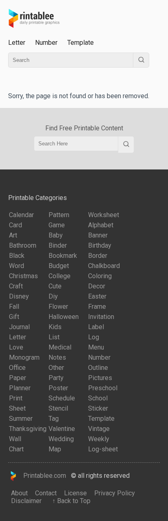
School (98, 398)
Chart (16, 449)
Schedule (62, 398)
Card (15, 225)
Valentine (62, 429)
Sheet (17, 408)
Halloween (64, 317)
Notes (57, 357)
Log (93, 337)
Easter (97, 296)
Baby (56, 235)
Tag (54, 418)
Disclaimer (26, 501)
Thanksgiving (27, 429)
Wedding (61, 439)
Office (17, 368)
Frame (97, 306)
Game (57, 225)
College (60, 276)
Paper (17, 378)
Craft (16, 286)
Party (56, 378)
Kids (55, 327)
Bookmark (63, 255)
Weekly (98, 439)
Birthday (99, 245)
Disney (19, 296)
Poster (58, 388)
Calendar (21, 215)
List (54, 337)
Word (16, 266)
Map (55, 449)
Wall (15, 439)
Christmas (23, 276)
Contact (46, 493)
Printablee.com (42, 475)
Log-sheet (103, 449)
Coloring (100, 276)
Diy (53, 296)
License (75, 493)
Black (16, 255)
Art (13, 235)
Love (16, 347)
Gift (14, 317)
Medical (60, 347)
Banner (98, 235)
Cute (55, 286)
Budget (59, 266)
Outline (98, 368)
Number (46, 42)
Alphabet (100, 225)
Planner (20, 388)
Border (97, 255)
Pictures (100, 378)
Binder (58, 245)
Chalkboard (104, 266)
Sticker (98, 408)
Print (15, 398)
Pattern (59, 215)
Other (56, 368)
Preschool (102, 388)
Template (80, 42)
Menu (96, 347)
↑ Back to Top (70, 501)
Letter (16, 42)
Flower (58, 306)
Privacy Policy (114, 493)
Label (96, 327)
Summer (21, 418)
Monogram (24, 357)
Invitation (101, 317)
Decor (96, 286)
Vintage (99, 429)
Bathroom (22, 245)
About (19, 493)
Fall (14, 306)
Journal (19, 327)
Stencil (58, 408)
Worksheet (103, 215)
